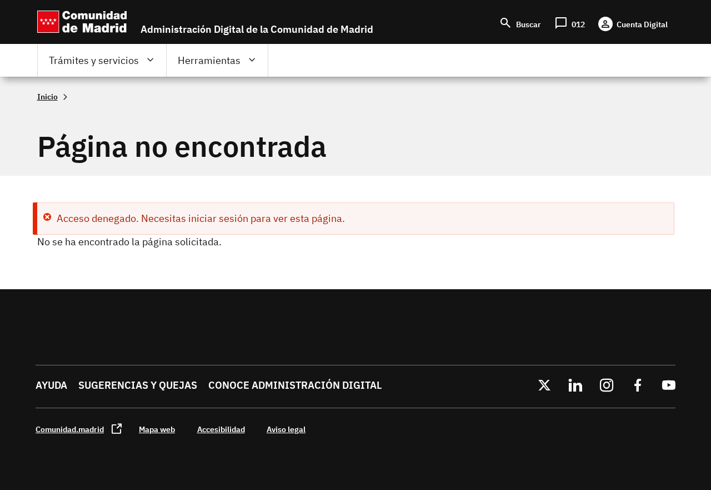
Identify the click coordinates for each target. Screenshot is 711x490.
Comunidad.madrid (70, 429)
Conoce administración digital (295, 385)
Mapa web (157, 429)
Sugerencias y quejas (137, 385)
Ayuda (51, 385)
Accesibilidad (221, 429)
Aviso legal (286, 429)
